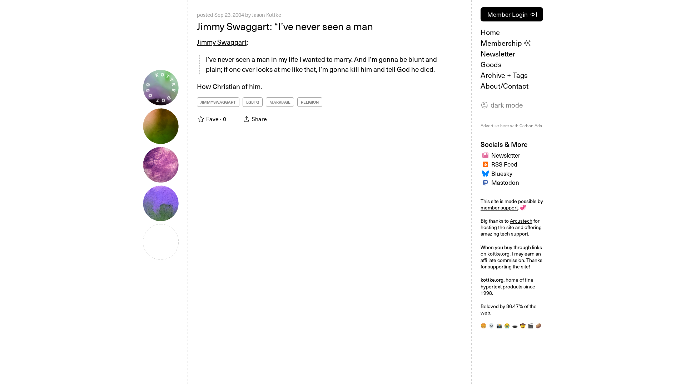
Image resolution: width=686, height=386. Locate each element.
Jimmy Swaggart (222, 42)
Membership (502, 43)
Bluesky (501, 173)
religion (310, 102)
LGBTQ (252, 102)
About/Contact (504, 85)
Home (490, 32)
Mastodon (505, 182)
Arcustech (521, 220)
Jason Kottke (266, 15)
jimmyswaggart (218, 102)
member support (499, 207)
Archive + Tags (504, 75)
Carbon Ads (531, 125)
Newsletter (498, 53)
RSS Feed (504, 164)
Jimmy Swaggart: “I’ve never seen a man (285, 26)
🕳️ (515, 325)
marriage (279, 102)
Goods (491, 64)
